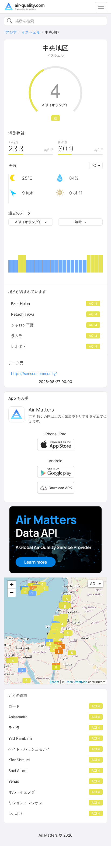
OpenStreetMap (76, 682)
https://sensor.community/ (34, 373)
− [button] (11, 592)
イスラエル (30, 32)
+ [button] (11, 584)
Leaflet (54, 682)
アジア (11, 32)
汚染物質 (16, 133)
